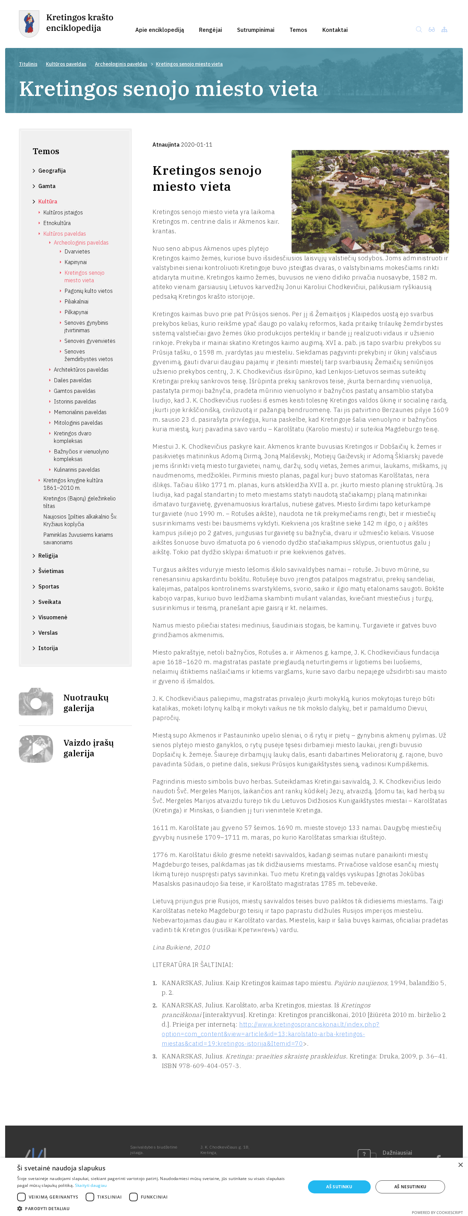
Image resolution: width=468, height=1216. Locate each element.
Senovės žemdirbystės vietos (88, 355)
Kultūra (47, 201)
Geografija (52, 170)
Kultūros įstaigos (63, 212)
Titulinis (28, 64)
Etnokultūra (57, 223)
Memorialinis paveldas (80, 412)
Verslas (48, 632)
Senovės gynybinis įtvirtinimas (86, 326)
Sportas (48, 586)
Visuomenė (52, 617)
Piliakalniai (76, 301)
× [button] (460, 1165)
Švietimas (51, 571)
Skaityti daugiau (91, 1185)
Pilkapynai (76, 312)
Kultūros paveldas (66, 64)
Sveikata (49, 601)
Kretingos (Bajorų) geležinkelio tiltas (79, 502)
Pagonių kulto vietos (88, 290)
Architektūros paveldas (81, 369)
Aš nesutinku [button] (410, 1187)
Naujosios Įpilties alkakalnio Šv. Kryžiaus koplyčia (80, 520)
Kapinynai (75, 262)
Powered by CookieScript (437, 1212)
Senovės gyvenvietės (89, 340)
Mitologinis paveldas (78, 422)
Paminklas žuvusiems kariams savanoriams (78, 538)
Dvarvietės (77, 251)
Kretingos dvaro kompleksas (72, 437)
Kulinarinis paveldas (77, 469)
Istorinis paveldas (75, 401)
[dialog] (234, 1187)
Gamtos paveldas (75, 390)
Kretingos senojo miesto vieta (84, 276)
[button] (157, 1208)
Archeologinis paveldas (121, 64)
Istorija (48, 648)
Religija (48, 555)
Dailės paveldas (72, 380)
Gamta (47, 186)
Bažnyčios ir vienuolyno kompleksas (81, 455)
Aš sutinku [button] (339, 1187)
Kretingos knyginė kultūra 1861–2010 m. (73, 484)
